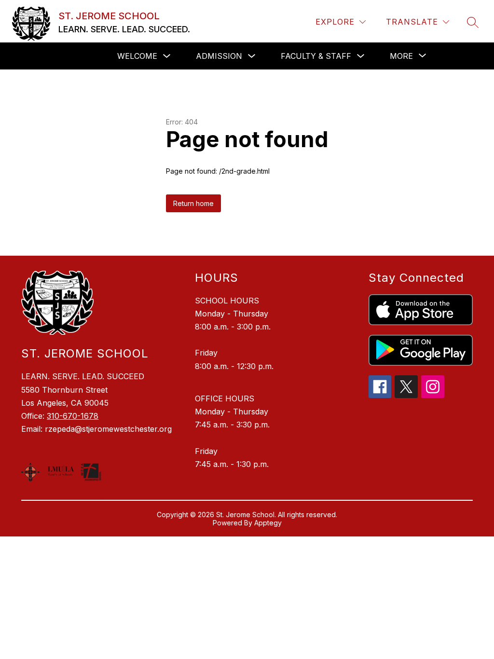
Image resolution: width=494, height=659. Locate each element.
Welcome (137, 56)
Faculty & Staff (316, 56)
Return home (193, 203)
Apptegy (268, 523)
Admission (219, 56)
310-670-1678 (72, 416)
